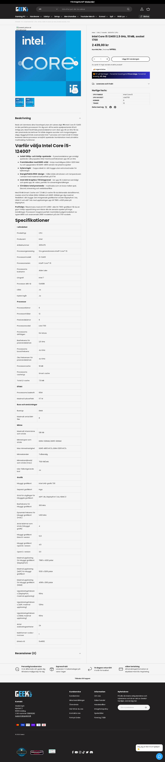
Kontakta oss (74, 713)
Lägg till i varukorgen (130, 59)
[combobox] (84, 9)
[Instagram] (80, 752)
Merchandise (70, 16)
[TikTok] (83, 752)
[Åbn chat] (159, 756)
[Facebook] (73, 752)
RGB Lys (121, 16)
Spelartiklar (98, 713)
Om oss (97, 696)
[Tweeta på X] (106, 107)
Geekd (22, 734)
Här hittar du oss (76, 709)
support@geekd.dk (23, 716)
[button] (148, 9)
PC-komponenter (27, 22)
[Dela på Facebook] (110, 107)
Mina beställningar (77, 700)
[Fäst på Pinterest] (115, 107)
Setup (57, 16)
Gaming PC (20, 16)
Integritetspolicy (101, 709)
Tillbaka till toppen (82, 678)
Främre (17, 22)
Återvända (73, 704)
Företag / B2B (100, 717)
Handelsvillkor (99, 704)
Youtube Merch (88, 16)
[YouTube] (76, 752)
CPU (35, 22)
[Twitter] (87, 752)
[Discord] (91, 752)
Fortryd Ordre (74, 717)
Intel (93, 32)
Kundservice (74, 696)
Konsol (102, 16)
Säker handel (99, 700)
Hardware (34, 16)
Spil (111, 16)
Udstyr (47, 16)
